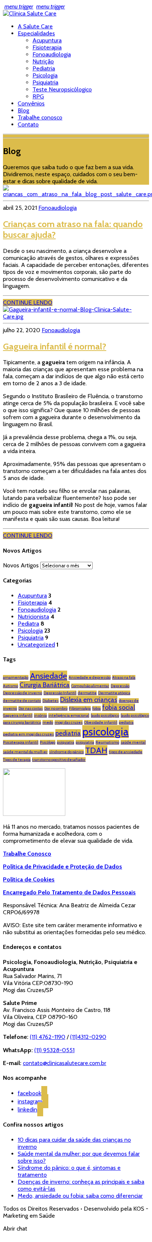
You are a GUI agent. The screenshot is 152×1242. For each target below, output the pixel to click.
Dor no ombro (56, 708)
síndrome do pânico (66, 751)
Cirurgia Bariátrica (45, 685)
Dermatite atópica (114, 692)
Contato (28, 124)
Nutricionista (33, 616)
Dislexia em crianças (88, 699)
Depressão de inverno (22, 692)
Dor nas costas (30, 708)
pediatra (126, 722)
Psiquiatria (45, 82)
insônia (40, 715)
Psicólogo (47, 742)
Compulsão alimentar (90, 685)
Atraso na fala (123, 677)
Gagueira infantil (17, 715)
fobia (96, 708)
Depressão (120, 685)
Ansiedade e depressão (90, 677)
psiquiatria (85, 742)
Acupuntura (47, 40)
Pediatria (43, 68)
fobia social (118, 707)
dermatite (87, 692)
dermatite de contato (22, 700)
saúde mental (133, 742)
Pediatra (28, 623)
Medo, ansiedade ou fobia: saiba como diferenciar (80, 1195)
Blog (23, 110)
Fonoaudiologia (51, 54)
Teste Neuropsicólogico (62, 89)
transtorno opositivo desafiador (59, 759)
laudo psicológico (105, 715)
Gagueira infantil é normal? (54, 346)
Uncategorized (36, 644)
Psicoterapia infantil (20, 742)
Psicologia (45, 75)
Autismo (10, 685)
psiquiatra (65, 742)
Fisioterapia (47, 47)
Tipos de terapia (17, 759)
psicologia (105, 731)
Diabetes (50, 700)
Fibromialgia (80, 708)
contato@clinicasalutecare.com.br (64, 1063)
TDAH (96, 750)
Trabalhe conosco (40, 117)
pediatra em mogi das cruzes (28, 734)
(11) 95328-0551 (54, 1050)
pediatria (68, 733)
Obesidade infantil (100, 722)
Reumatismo (107, 742)
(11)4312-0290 (88, 1036)
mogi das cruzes (69, 722)
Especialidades (36, 33)
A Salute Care (35, 26)
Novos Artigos (21, 565)
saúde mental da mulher (25, 751)
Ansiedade (48, 676)
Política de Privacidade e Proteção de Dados (62, 866)
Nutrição (43, 61)
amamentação (15, 677)
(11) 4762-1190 (47, 1036)
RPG (38, 96)
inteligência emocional (68, 715)
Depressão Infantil (60, 692)
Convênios (31, 103)
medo (47, 722)
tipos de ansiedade (125, 751)
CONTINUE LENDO (27, 302)
